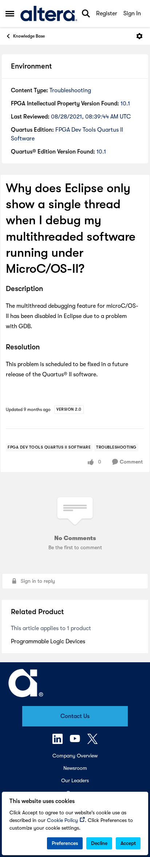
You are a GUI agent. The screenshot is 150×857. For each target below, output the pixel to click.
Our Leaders (75, 780)
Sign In (132, 13)
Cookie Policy (62, 820)
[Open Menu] (139, 36)
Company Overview (75, 756)
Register (106, 13)
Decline (99, 843)
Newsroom (75, 768)
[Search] (86, 13)
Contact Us (75, 716)
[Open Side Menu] (10, 13)
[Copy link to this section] (48, 289)
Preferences (65, 843)
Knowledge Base (29, 36)
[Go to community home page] (49, 13)
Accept (128, 843)
